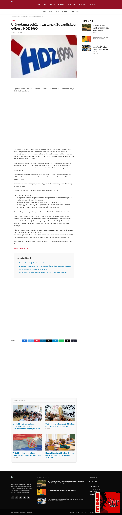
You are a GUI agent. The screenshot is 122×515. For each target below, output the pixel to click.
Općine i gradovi (93, 494)
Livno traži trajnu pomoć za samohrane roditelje (100, 37)
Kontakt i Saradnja (94, 512)
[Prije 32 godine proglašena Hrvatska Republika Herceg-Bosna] (27, 442)
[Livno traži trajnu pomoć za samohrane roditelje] (86, 39)
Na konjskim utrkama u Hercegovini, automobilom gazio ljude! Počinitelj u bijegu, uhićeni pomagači (101, 28)
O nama (72, 512)
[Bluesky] (5, 107)
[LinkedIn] (5, 111)
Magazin (71, 4)
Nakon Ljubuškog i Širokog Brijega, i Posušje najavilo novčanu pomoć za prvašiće (59, 455)
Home (12, 16)
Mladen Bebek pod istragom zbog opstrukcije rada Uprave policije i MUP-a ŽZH (43, 272)
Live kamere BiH (93, 481)
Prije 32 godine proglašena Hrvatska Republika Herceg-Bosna (27, 454)
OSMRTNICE (65, 11)
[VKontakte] (5, 119)
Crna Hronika (42, 4)
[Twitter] (5, 90)
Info (91, 4)
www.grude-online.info (21, 248)
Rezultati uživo (93, 497)
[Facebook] (5, 86)
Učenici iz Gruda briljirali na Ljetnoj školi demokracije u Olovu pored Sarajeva (43, 263)
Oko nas (61, 4)
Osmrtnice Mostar (94, 486)
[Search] (107, 4)
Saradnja (78, 512)
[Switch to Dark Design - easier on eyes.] (110, 4)
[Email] (5, 102)
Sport (52, 4)
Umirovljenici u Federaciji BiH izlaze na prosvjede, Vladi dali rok (60, 425)
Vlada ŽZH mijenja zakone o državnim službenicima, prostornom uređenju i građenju (26, 426)
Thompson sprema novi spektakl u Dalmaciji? (33, 269)
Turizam (82, 4)
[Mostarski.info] (22, 4)
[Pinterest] (5, 98)
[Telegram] (5, 124)
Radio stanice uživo (94, 489)
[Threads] (5, 132)
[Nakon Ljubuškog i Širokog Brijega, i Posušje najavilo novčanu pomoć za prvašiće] (60, 442)
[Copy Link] (5, 136)
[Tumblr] (5, 115)
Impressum (85, 512)
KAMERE (51, 11)
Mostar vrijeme (93, 491)
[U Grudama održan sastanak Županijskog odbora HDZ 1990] (44, 56)
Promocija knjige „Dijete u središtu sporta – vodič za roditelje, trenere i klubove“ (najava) (100, 48)
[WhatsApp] (5, 128)
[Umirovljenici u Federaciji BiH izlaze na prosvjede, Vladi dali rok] (60, 413)
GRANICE (45, 11)
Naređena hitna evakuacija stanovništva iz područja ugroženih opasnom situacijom (45, 266)
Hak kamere (92, 484)
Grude (13, 20)
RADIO (77, 11)
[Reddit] (5, 94)
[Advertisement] (43, 120)
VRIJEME (72, 11)
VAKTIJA (57, 11)
